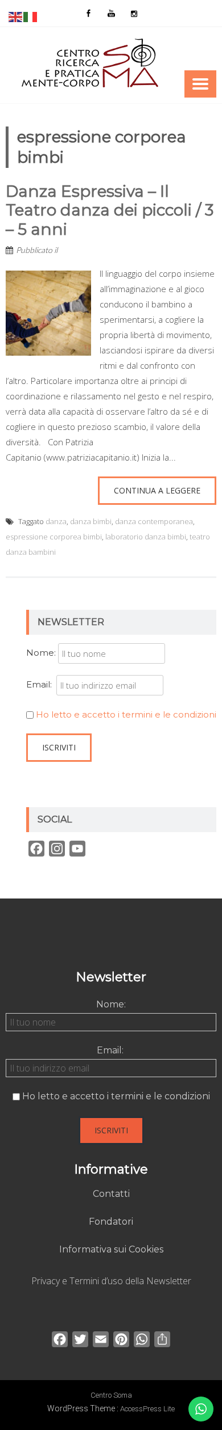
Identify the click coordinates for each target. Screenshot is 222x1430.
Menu (200, 84)
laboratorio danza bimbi (145, 536)
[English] (16, 16)
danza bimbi (91, 521)
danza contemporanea (154, 521)
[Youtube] (111, 13)
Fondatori (111, 1221)
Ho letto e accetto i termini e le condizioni (126, 714)
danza (56, 521)
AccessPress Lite (147, 1408)
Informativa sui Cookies (111, 1249)
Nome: (41, 652)
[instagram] (134, 13)
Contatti (111, 1193)
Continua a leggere (157, 490)
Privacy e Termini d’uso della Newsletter (111, 1281)
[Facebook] (88, 13)
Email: (41, 684)
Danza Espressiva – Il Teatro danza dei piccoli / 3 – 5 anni (109, 210)
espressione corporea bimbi (54, 536)
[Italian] (30, 16)
